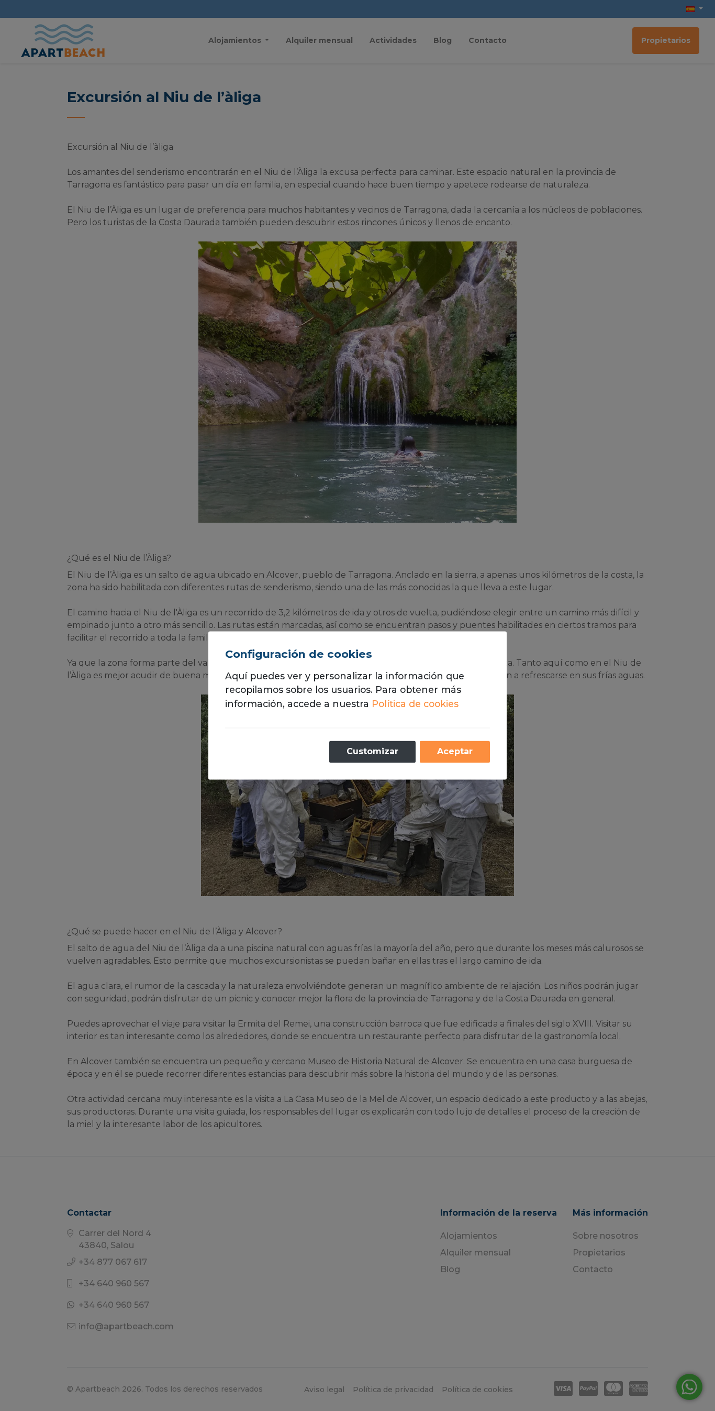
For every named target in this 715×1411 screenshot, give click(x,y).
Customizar (372, 752)
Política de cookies (415, 703)
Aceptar (455, 752)
